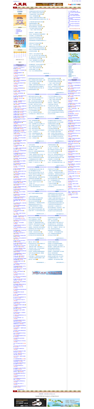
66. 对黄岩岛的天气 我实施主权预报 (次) (19, 236)
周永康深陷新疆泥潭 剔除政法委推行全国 (56, 202)
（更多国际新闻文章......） (61, 141)
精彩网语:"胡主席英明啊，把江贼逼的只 (55, 245)
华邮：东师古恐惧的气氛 (53, 220)
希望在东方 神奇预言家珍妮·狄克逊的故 (36, 157)
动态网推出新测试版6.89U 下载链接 (35, 205)
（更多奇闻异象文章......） (41, 165)
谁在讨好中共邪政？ (52, 113)
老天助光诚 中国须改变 (53, 235)
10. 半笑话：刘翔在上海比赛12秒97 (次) (19, 91)
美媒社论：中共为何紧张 (53, 219)
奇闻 (40, 7)
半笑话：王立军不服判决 (34, 44)
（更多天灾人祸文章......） (61, 165)
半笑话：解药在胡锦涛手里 (34, 128)
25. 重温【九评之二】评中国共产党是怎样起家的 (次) (19, 131)
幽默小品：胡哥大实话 (34, 241)
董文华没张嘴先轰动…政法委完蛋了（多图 (56, 207)
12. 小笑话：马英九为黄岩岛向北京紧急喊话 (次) (19, 96)
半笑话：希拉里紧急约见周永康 (35, 136)
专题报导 (57, 191)
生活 (53, 7)
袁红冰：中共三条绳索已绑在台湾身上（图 (56, 162)
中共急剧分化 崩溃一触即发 (53, 105)
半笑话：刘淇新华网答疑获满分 (35, 133)
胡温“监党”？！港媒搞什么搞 (35, 32)
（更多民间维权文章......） (61, 238)
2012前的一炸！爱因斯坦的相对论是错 (36, 222)
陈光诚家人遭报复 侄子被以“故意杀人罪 (55, 222)
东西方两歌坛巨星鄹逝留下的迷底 (55, 175)
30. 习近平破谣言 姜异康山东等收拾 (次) (19, 143)
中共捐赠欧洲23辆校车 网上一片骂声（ (55, 257)
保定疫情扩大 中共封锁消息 (54, 159)
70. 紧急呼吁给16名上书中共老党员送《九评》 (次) (19, 246)
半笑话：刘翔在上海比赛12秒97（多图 (36, 125)
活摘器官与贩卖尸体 (72, 75)
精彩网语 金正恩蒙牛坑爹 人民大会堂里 (55, 256)
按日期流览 (20, 49)
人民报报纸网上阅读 (19, 30)
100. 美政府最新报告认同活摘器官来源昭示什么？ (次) (19, 323)
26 (25, 56)
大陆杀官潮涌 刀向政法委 (53, 104)
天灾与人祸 (70, 65)
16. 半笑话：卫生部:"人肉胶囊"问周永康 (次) (19, 106)
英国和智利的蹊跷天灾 (34, 23)
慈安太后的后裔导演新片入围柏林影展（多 (56, 178)
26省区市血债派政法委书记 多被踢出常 (36, 86)
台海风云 (70, 73)
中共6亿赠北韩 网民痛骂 (53, 128)
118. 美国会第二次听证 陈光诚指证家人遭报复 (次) (19, 368)
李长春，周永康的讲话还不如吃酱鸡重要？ (56, 86)
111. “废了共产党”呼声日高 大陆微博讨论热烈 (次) (19, 351)
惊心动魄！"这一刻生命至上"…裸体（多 (56, 148)
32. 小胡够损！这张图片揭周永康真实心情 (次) (19, 148)
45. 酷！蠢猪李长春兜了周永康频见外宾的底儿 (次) (19, 182)
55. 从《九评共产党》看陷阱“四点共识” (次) (19, 209)
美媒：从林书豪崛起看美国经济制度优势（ (56, 134)
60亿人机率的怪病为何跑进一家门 (36, 146)
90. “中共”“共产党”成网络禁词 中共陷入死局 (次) (19, 297)
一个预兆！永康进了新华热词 (35, 29)
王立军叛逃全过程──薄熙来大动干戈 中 (36, 113)
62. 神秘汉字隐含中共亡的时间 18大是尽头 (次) (19, 226)
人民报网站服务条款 (19, 31)
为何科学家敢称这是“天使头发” (35, 220)
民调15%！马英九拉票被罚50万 (36, 53)
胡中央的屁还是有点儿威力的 (35, 58)
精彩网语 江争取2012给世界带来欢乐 (55, 254)
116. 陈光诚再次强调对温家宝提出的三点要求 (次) (19, 363)
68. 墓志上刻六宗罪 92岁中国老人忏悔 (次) (19, 241)
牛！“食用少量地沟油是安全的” (34, 186)
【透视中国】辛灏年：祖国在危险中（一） (37, 246)
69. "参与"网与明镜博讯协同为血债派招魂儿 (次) (19, 244)
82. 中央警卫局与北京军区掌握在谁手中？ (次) (19, 277)
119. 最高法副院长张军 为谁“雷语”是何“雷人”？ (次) (19, 371)
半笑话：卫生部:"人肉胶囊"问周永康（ (36, 134)
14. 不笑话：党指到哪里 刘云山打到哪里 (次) (19, 101)
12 (25, 54)
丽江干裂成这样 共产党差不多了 (55, 149)
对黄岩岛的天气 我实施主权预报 (36, 43)
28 (16, 57)
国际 (36, 7)
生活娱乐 (57, 167)
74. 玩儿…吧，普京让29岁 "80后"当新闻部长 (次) (18, 256)
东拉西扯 (57, 239)
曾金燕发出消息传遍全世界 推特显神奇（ (56, 225)
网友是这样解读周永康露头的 (53, 248)
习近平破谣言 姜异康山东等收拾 (36, 28)
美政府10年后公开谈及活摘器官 (36, 38)
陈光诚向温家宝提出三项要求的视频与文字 (37, 243)
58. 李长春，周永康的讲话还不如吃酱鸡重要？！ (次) (19, 216)
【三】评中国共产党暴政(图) (73, 14)
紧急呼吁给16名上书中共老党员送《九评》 (38, 46)
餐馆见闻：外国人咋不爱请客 (35, 175)
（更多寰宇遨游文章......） (41, 238)
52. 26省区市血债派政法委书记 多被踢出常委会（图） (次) (19, 200)
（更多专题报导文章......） (61, 213)
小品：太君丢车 (33, 254)
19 (25, 55)
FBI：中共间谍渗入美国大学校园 (54, 131)
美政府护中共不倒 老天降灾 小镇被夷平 (55, 155)
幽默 (32, 7)
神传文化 (37, 191)
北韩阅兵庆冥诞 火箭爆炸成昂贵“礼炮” (55, 130)
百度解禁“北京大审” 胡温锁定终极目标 (55, 201)
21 (16, 56)
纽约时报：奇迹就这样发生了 (54, 126)
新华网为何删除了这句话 (34, 69)
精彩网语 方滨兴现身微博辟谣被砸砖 (55, 243)
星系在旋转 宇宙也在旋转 (34, 230)
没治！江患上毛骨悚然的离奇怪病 (35, 70)
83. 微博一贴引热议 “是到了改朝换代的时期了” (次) (19, 280)
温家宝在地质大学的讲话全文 (35, 96)
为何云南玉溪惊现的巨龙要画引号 (36, 155)
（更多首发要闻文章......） (61, 92)
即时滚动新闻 (74, 79)
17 (21, 55)
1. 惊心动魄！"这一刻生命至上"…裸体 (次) (19, 68)
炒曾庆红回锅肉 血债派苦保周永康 (36, 102)
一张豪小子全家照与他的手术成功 (55, 170)
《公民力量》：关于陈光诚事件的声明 (55, 231)
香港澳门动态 (70, 69)
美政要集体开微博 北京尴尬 (54, 123)
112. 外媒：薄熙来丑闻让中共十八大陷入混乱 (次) (19, 354)
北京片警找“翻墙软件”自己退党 (34, 170)
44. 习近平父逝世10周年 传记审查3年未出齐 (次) (19, 179)
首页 (15, 7)
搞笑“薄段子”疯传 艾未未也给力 (54, 249)
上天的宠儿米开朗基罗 (53, 183)
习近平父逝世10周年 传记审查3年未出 (36, 97)
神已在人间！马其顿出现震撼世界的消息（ (37, 151)
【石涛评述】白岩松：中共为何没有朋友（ (37, 248)
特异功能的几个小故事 (33, 149)
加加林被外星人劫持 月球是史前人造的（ (36, 228)
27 (14, 57)
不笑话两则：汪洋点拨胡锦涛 (35, 35)
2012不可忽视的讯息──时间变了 (35, 219)
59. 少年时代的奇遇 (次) (19, 218)
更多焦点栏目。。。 (77, 77)
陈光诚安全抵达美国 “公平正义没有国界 (55, 122)
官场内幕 (37, 94)
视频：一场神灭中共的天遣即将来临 (35, 207)
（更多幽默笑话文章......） (41, 141)
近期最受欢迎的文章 (20, 64)
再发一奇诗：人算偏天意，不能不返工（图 (56, 227)
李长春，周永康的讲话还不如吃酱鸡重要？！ (38, 34)
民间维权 (57, 215)
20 (14, 56)
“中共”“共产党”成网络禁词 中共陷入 (55, 96)
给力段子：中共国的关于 (33, 131)
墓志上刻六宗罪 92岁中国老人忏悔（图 (36, 172)
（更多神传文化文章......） (41, 213)
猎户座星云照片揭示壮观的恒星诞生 (36, 235)
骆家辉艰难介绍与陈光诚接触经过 (54, 230)
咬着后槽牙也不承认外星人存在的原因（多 (37, 160)
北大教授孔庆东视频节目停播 (34, 249)
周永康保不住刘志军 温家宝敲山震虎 (55, 210)
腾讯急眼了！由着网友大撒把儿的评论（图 (56, 246)
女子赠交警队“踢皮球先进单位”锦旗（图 (36, 87)
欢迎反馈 (17, 33)
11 (23, 54)
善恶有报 (70, 76)
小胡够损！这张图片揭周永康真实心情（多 (37, 84)
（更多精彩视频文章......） (41, 262)
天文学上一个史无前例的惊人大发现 (36, 225)
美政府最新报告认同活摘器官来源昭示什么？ (38, 40)
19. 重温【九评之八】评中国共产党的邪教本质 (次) (19, 114)
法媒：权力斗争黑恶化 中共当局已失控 (55, 136)
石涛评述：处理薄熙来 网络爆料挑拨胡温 (36, 251)
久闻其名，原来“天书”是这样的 (35, 148)
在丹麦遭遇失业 (51, 186)
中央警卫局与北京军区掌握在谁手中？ (55, 204)
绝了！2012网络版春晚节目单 (54, 180)
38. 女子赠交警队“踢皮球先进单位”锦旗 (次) (19, 164)
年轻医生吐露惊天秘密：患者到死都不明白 (37, 177)
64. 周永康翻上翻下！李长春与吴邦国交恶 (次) (19, 231)
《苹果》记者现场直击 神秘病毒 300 (55, 160)
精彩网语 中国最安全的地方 (53, 241)
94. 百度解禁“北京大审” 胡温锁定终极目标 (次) (19, 308)
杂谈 (79, 7)
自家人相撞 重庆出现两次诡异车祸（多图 (56, 157)
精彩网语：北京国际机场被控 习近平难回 (56, 251)
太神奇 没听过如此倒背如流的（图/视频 (36, 253)
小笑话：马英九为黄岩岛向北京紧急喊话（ (37, 130)
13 (14, 55)
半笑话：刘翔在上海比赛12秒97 (36, 67)
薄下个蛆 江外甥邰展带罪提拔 (35, 112)
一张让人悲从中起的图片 (53, 146)
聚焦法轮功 (70, 70)
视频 (75, 7)
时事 (28, 7)
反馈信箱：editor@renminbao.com (47, 393)
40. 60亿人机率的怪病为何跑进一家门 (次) (19, 169)
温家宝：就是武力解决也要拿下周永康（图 (37, 105)
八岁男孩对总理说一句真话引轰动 (36, 14)
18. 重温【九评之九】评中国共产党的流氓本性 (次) (19, 112)
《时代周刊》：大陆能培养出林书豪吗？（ (56, 172)
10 (21, 54)
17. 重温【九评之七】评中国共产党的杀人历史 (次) (19, 109)
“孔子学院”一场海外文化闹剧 (53, 101)
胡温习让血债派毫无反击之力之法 (54, 196)
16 (19, 55)
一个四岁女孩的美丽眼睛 (53, 177)
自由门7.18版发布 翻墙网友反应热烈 (36, 193)
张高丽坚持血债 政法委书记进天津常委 (37, 11)
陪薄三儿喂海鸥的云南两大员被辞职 (36, 12)
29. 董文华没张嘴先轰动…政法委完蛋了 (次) (19, 141)
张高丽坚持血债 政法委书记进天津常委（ (36, 78)
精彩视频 (37, 239)
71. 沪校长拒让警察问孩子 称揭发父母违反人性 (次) (19, 249)
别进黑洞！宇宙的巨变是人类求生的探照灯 (37, 227)
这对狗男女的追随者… (34, 51)
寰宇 (66, 7)
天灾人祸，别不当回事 (53, 152)
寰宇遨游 (37, 215)
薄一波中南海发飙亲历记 (34, 110)
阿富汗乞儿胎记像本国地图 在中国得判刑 (37, 49)
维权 (70, 7)
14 (16, 55)
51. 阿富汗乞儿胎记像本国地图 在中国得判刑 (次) (19, 197)
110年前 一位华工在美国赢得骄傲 (54, 181)
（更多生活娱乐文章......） (61, 189)
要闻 (19, 7)
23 (19, 56)
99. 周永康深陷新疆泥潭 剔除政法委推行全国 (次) (19, 321)
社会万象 (37, 167)
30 (16, 53)
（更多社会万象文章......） (41, 189)
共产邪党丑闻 (70, 72)
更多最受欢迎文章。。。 (21, 389)
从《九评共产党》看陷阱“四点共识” (36, 61)
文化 (58, 7)
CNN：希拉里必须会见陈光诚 (54, 228)
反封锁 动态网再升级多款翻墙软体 (35, 199)
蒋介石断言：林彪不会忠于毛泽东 (35, 104)
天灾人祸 (57, 142)
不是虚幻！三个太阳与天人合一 (35, 162)
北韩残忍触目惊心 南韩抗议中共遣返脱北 (56, 138)
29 (14, 53)
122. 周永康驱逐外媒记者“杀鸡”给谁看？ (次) (19, 379)
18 (23, 55)
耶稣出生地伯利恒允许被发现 (35, 25)
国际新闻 (57, 118)
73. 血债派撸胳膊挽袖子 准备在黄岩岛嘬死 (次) (19, 254)
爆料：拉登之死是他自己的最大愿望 (36, 101)
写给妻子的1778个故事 (53, 169)
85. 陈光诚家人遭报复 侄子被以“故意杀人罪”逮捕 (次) (19, 285)
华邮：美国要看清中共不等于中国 (54, 125)
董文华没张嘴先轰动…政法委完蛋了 (36, 26)
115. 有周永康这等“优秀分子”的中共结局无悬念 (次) (19, 361)
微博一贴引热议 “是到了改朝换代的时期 (55, 107)
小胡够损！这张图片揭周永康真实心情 (37, 17)
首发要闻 (47, 75)
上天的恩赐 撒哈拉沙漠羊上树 (35, 159)
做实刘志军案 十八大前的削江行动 (54, 206)
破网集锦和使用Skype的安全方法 (35, 204)
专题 (62, 7)
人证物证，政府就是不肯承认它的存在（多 (37, 154)
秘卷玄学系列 (70, 71)
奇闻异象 (37, 142)
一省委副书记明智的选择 (33, 196)
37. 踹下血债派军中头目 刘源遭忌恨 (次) (19, 161)
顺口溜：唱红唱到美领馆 (53, 253)
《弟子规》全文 (32, 183)
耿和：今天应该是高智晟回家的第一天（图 (37, 180)
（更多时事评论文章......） (61, 116)
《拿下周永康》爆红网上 (34, 245)
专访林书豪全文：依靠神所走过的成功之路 (56, 173)
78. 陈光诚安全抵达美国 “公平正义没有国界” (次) (19, 267)
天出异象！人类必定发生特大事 (35, 231)
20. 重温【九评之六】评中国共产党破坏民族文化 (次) (19, 117)
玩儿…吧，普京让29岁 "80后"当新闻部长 (37, 55)
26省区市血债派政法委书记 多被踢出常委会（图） (39, 19)
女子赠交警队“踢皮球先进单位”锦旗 (36, 21)
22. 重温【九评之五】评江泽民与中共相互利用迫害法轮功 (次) (19, 122)
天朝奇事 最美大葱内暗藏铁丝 (35, 178)
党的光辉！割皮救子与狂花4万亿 (36, 181)
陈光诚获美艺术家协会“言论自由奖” (55, 120)
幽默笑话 (37, 118)
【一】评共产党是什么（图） (73, 11)
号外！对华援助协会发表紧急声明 (54, 233)
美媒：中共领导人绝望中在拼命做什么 (55, 133)
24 (21, 56)
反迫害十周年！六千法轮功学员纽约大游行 (37, 210)
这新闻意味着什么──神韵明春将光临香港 (37, 202)
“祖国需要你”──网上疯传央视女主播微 (55, 259)
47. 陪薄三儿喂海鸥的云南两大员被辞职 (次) (19, 187)
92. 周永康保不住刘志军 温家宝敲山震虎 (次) (19, 303)
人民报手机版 (18, 29)
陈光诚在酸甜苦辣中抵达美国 (35, 66)
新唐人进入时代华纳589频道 (35, 201)
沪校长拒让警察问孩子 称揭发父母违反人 (36, 173)
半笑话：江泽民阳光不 (34, 138)
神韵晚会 (70, 74)
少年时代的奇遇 (32, 144)
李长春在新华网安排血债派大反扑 (36, 37)
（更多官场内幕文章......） (41, 116)
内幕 (23, 7)
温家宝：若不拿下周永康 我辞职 (35, 99)
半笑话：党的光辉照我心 (34, 126)
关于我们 (17, 32)
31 (21, 57)
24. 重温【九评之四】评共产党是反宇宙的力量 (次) (19, 128)
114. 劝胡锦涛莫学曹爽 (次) (19, 358)
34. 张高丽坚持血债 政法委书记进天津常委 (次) (19, 154)
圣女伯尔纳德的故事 (33, 152)
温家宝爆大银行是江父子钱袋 (35, 107)
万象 (49, 7)
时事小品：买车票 (33, 259)
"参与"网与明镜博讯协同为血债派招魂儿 (37, 47)
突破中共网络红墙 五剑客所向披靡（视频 (36, 209)
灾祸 (45, 7)
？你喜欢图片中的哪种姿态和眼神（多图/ (36, 257)
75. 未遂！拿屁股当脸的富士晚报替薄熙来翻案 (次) (19, 259)
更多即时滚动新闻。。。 (76, 197)
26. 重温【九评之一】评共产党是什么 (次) (19, 133)
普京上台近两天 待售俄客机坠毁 (55, 151)
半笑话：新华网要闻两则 (34, 83)
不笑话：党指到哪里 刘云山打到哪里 (37, 60)
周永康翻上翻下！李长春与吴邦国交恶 (37, 64)
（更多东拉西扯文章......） (61, 262)
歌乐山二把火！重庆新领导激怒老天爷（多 (56, 154)
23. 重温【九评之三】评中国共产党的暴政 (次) (19, 125)
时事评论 (57, 94)
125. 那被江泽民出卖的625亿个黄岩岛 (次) (19, 386)
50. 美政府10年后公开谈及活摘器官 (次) (19, 195)
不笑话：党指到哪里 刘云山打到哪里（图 (36, 123)
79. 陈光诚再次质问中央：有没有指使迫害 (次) (19, 269)
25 (23, 56)
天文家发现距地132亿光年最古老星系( (36, 233)
